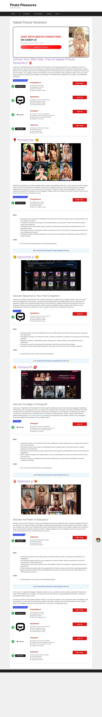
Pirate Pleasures (23, 5)
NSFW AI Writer (17, 193)
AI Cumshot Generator (36, 415)
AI (19, 14)
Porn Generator (38, 14)
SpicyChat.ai (34, 97)
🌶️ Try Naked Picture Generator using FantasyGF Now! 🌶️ (51, 475)
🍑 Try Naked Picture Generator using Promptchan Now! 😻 (51, 250)
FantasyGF (34, 111)
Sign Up (80, 97)
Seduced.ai (34, 125)
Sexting (49, 14)
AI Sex (57, 14)
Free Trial (80, 83)
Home (13, 14)
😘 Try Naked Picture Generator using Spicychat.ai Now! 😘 (51, 361)
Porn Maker (26, 14)
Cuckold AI (41, 307)
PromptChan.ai (35, 82)
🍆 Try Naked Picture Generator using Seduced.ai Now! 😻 (51, 586)
